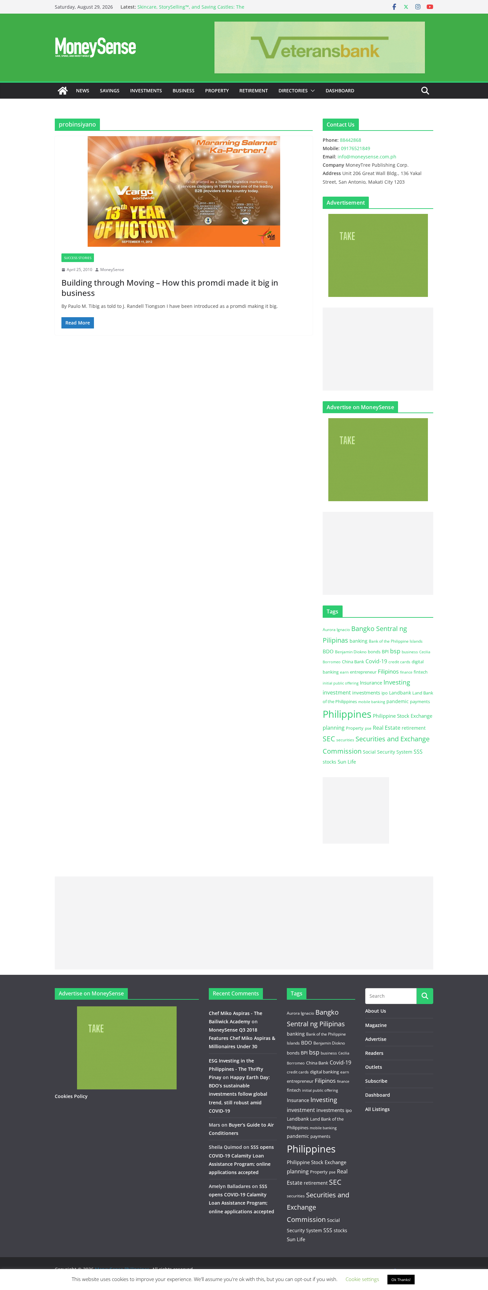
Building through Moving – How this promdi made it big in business (169, 287)
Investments (146, 90)
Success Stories (77, 257)
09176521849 (355, 148)
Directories (293, 90)
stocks (329, 762)
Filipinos (388, 671)
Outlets (373, 1067)
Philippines (347, 714)
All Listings (377, 1109)
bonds (374, 652)
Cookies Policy (71, 1096)
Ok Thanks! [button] (401, 1279)
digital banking (324, 1072)
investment (337, 692)
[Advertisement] (378, 349)
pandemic (397, 701)
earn (344, 672)
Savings (110, 90)
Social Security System (387, 752)
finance (406, 672)
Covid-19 (376, 661)
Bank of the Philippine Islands (396, 641)
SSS (418, 751)
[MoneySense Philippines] (63, 91)
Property (217, 90)
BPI (385, 651)
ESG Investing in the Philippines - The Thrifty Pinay (236, 1069)
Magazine (376, 1025)
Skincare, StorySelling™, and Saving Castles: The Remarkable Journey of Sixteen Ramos (190, 10)
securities (345, 739)
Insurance (371, 682)
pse (368, 728)
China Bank (353, 662)
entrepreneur (363, 672)
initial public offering (341, 683)
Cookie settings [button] (362, 1279)
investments (366, 692)
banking (358, 641)
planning (334, 727)
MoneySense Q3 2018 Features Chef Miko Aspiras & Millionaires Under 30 (242, 1038)
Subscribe (376, 1081)
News (82, 90)
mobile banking (371, 701)
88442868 (350, 140)
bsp (395, 651)
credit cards (399, 662)
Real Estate (386, 727)
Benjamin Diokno (350, 651)
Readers (374, 1053)
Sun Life (347, 761)
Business (184, 90)
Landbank (400, 693)
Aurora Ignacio (336, 629)
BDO (328, 651)
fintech (421, 672)
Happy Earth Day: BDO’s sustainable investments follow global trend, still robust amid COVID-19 (239, 1094)
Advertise (375, 1039)
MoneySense (112, 269)
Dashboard (340, 90)
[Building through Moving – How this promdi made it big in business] (184, 191)
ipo (384, 693)
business (410, 652)
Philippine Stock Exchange (402, 715)
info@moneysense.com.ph (367, 156)
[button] (311, 90)
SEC (329, 738)
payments (420, 701)
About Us (375, 1011)
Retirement (253, 90)
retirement (414, 728)
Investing (396, 682)
